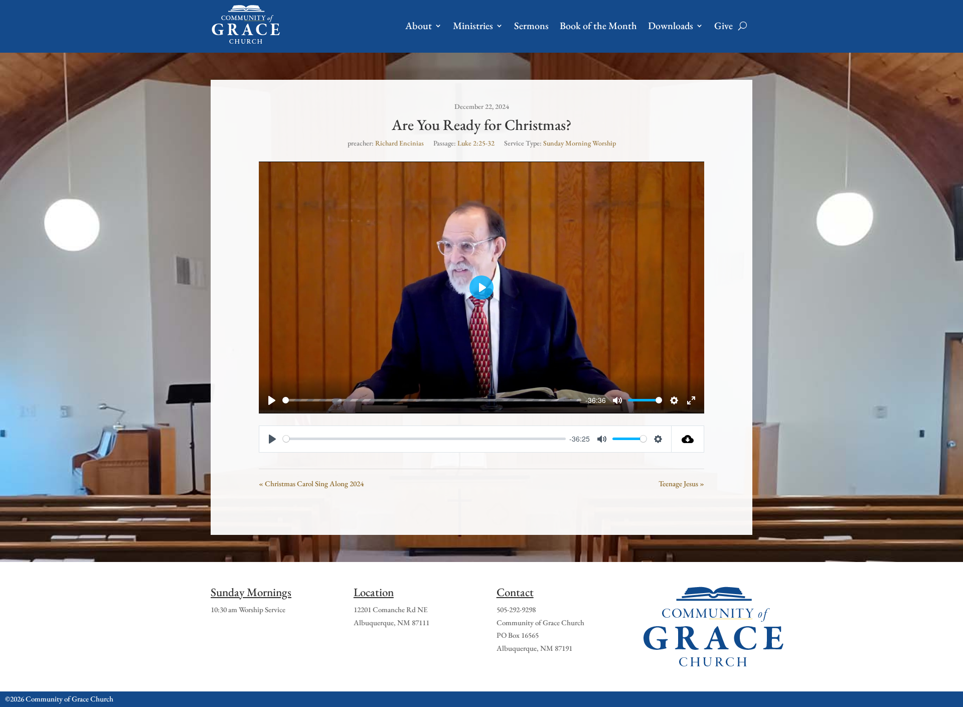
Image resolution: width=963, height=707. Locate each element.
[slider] (431, 400)
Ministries (473, 25)
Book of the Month (598, 25)
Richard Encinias (399, 143)
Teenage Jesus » (681, 483)
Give (723, 25)
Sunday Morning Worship (579, 143)
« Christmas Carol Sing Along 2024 (311, 483)
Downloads (670, 25)
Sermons (531, 25)
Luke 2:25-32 (476, 143)
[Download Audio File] (688, 439)
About (418, 25)
